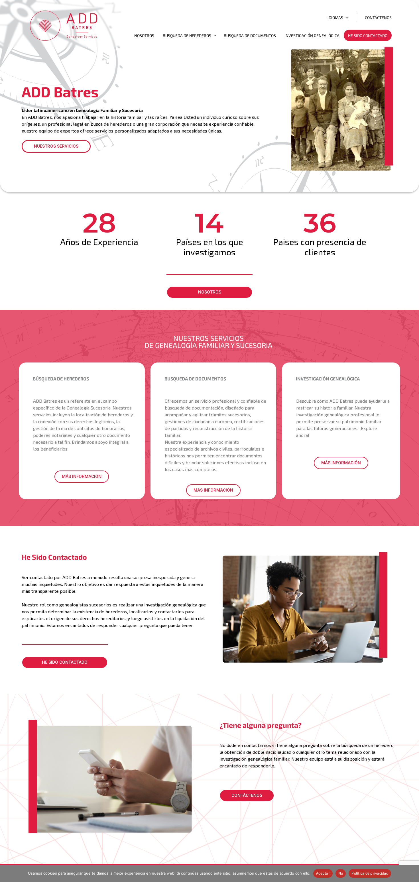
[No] (412, 873)
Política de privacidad (369, 873)
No (340, 873)
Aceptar (323, 873)
